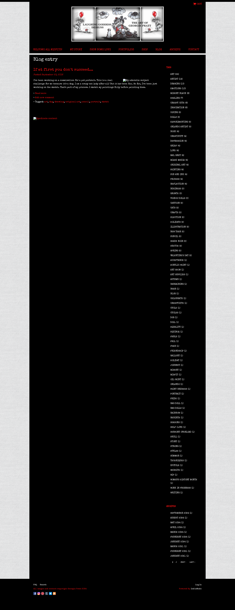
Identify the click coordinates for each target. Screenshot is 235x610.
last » (192, 562)
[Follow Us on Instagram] (39, 593)
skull (173, 437)
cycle (173, 308)
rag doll (175, 404)
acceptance (177, 260)
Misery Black (178, 93)
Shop (145, 49)
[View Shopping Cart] (195, 4)
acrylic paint (178, 265)
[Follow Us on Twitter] (51, 593)
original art (73, 102)
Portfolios (126, 49)
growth (174, 194)
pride (173, 399)
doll (173, 322)
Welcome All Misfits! (47, 49)
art (46, 102)
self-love (176, 427)
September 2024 (179, 513)
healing (175, 98)
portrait (95, 102)
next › (183, 562)
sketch (105, 102)
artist (174, 79)
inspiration (177, 108)
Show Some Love (100, 49)
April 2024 (176, 528)
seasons (175, 423)
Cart (199, 4)
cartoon (175, 203)
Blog (159, 49)
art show (175, 270)
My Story (76, 49)
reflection (177, 184)
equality (175, 327)
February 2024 (178, 537)
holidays (175, 222)
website (175, 470)
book (173, 132)
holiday (174, 361)
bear (173, 289)
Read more (40, 93)
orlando (175, 384)
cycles (174, 313)
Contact (193, 49)
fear (173, 346)
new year (175, 232)
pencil (85, 102)
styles (174, 451)
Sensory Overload (180, 432)
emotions (175, 89)
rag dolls (176, 408)
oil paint (175, 380)
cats (173, 208)
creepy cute (177, 103)
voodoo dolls (177, 198)
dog (51, 102)
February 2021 (178, 551)
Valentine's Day (179, 256)
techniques (177, 461)
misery (174, 370)
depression (177, 141)
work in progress (180, 488)
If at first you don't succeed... (63, 70)
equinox (175, 332)
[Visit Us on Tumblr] (47, 593)
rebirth (175, 418)
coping (174, 113)
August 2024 (177, 518)
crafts (174, 213)
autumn (174, 279)
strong (174, 446)
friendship (176, 351)
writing (175, 493)
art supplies (177, 275)
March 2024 (176, 532)
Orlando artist (179, 127)
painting (175, 170)
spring (174, 251)
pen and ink (177, 175)
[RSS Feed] (55, 593)
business (175, 189)
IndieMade (196, 589)
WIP (172, 475)
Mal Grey (175, 155)
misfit (174, 375)
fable (173, 337)
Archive (175, 49)
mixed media (177, 160)
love (173, 151)
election (175, 217)
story (173, 442)
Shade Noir (176, 241)
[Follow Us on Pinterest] (43, 593)
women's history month (183, 480)
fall (173, 341)
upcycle (174, 466)
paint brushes (178, 389)
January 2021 (178, 556)
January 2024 (178, 542)
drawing (59, 102)
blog (173, 294)
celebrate (176, 299)
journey (175, 365)
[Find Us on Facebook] (35, 593)
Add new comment (44, 98)
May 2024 (175, 523)
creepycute (177, 303)
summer (174, 456)
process (175, 179)
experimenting (179, 122)
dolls (173, 117)
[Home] (117, 24)
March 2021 (176, 547)
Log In (198, 585)
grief (173, 146)
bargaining (177, 284)
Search (43, 585)
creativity (176, 136)
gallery (175, 356)
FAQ (35, 585)
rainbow (175, 413)
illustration (178, 227)
